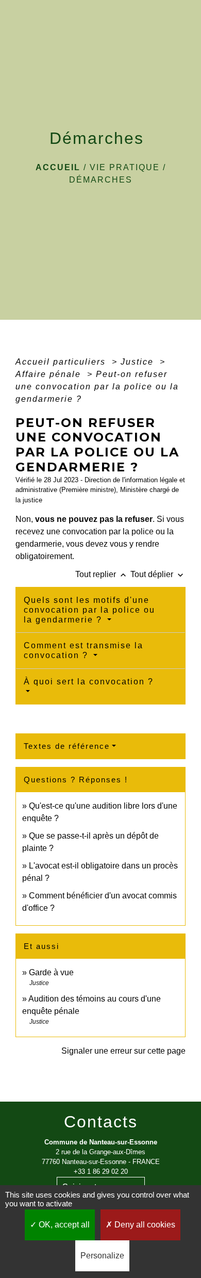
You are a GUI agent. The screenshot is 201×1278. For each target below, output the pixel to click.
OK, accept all (63, 1224)
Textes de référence (67, 746)
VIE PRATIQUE (125, 167)
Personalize (102, 1255)
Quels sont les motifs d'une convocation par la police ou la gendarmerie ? (89, 610)
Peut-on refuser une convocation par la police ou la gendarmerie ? (97, 386)
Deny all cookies (143, 1224)
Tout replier (101, 574)
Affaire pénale (49, 374)
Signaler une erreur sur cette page (123, 1050)
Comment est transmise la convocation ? (83, 650)
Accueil (58, 167)
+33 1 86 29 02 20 (101, 1171)
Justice (139, 361)
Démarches (100, 179)
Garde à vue (51, 972)
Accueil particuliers (62, 361)
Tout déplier (158, 574)
